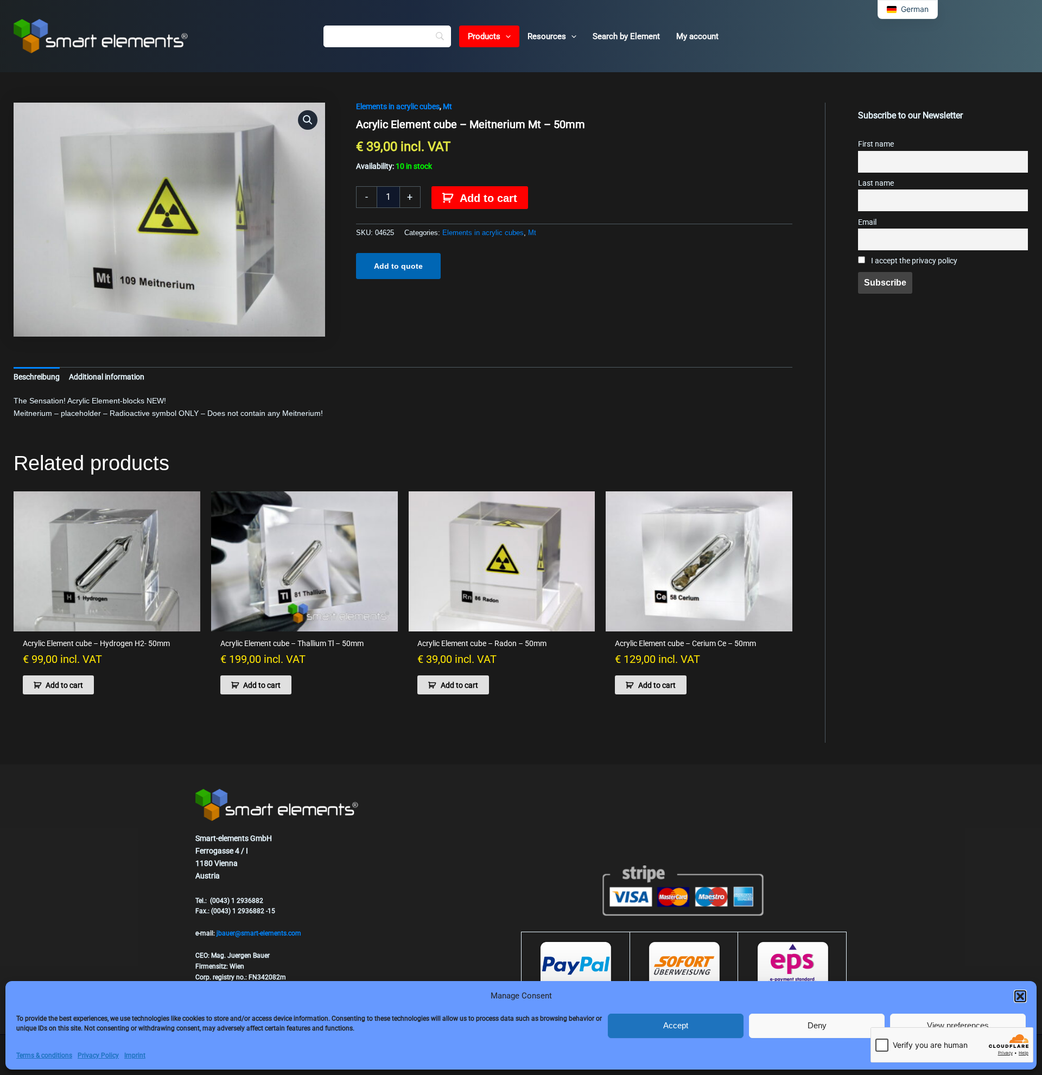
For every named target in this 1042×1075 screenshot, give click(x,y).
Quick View (106, 622)
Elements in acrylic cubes (398, 106)
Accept (675, 1025)
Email (867, 222)
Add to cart (488, 198)
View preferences (958, 1025)
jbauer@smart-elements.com (259, 933)
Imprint (134, 1055)
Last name (876, 183)
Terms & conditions (44, 1055)
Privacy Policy (98, 1055)
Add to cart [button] (64, 685)
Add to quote (398, 266)
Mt (447, 106)
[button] (1020, 996)
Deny (817, 1025)
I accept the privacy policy (913, 260)
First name (876, 144)
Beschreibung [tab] (37, 376)
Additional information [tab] (106, 376)
